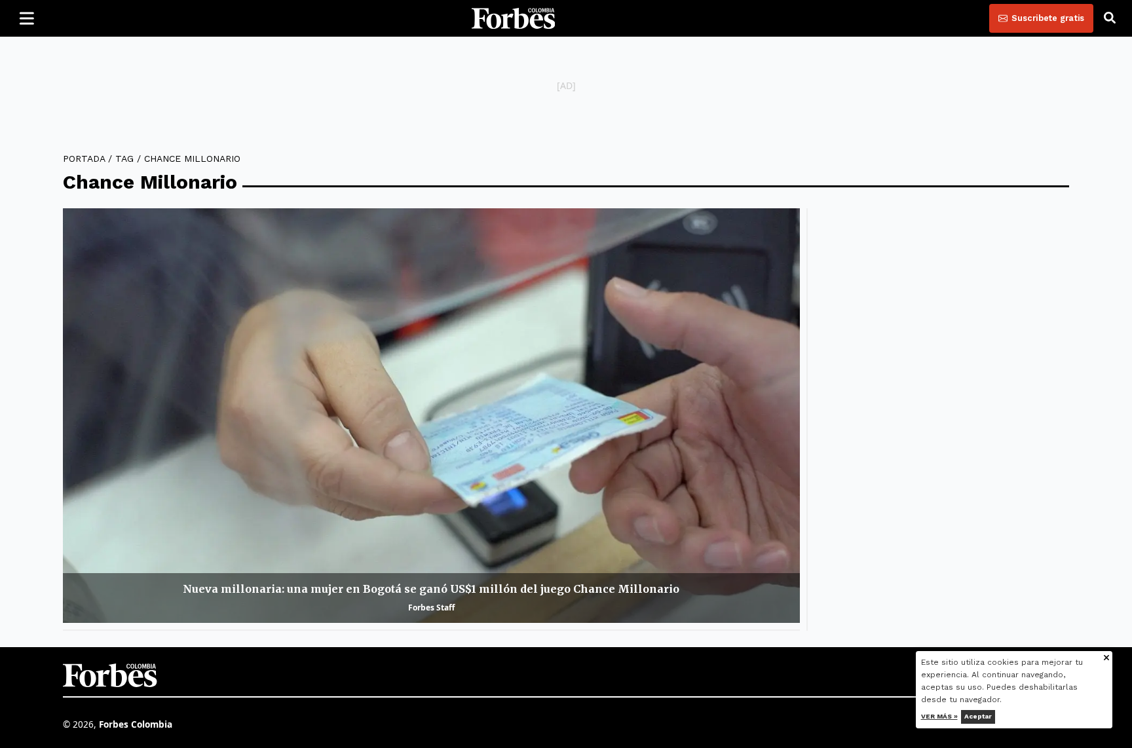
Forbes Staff (431, 607)
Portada (84, 158)
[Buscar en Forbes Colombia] (1110, 18)
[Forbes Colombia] (514, 18)
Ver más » (939, 716)
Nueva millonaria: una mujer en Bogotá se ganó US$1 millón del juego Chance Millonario (431, 588)
